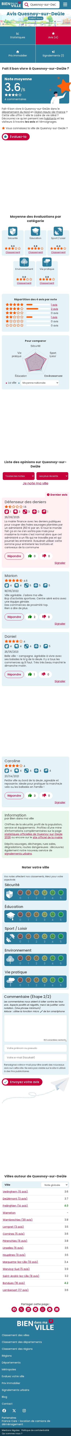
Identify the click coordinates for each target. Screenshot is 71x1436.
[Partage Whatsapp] (42, 1309)
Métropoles (9, 1369)
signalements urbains (18, 853)
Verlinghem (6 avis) (15, 1191)
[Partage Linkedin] (28, 1309)
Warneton (9, 1213)
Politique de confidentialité (35, 1430)
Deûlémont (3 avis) (15, 1198)
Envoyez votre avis (24, 1082)
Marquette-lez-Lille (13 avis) (20, 1262)
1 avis (54, 305)
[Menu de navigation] (65, 4)
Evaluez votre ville (13, 1376)
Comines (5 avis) (14, 1234)
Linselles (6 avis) (13, 1248)
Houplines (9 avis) (14, 1255)
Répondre (14, 556)
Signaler (60, 563)
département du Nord (16, 112)
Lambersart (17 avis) (16, 1290)
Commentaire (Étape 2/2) (34, 1004)
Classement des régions (17, 1349)
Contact (7, 1404)
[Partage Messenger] (49, 1309)
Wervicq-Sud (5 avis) (16, 1269)
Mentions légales (11, 1430)
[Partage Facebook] (14, 1309)
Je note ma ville (35, 483)
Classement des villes (15, 1335)
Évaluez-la (18, 137)
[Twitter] (14, 1411)
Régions (7, 1356)
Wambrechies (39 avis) (18, 1220)
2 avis (54, 309)
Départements (11, 1362)
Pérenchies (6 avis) (15, 1241)
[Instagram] (24, 1411)
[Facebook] (4, 1411)
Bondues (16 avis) (14, 1283)
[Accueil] (11, 5)
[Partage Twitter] (21, 1309)
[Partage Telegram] (35, 1309)
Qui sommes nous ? (12, 1433)
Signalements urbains (15, 1390)
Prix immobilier (11, 1383)
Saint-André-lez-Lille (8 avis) (21, 1276)
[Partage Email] (57, 1309)
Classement (13, 252)
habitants (50, 118)
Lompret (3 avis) (13, 1227)
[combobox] (41, 4)
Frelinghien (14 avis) (15, 1205)
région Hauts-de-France (49, 112)
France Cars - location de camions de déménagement (26, 1422)
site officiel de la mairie (47, 837)
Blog (4, 1397)
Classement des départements (22, 1342)
